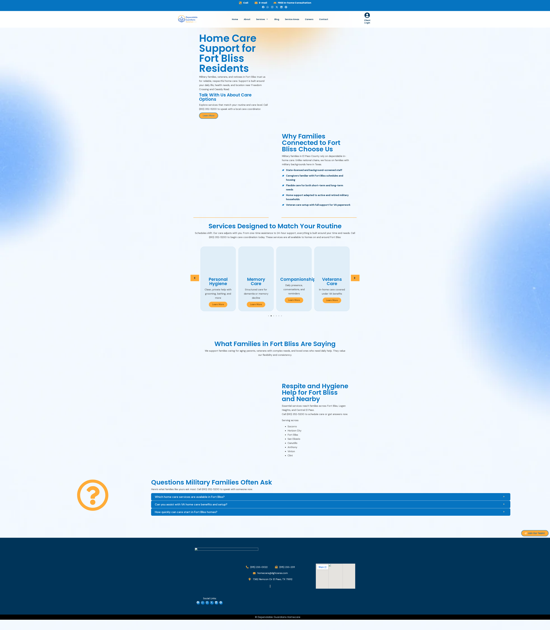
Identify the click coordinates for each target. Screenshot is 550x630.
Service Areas (292, 19)
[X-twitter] (277, 7)
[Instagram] (272, 7)
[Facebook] (263, 7)
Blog (276, 19)
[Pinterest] (286, 7)
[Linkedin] (282, 7)
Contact (323, 19)
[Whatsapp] (268, 7)
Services (260, 19)
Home (235, 19)
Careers (309, 19)
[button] (194, 278)
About (247, 19)
